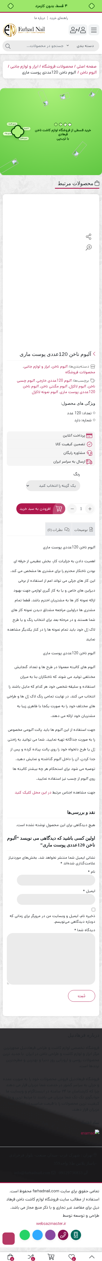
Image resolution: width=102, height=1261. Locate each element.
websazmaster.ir (51, 1224)
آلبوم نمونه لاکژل (45, 392)
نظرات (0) (56, 530)
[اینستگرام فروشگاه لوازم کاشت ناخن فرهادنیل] (8, 1238)
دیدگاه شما (84, 930)
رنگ (76, 474)
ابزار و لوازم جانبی (24, 66)
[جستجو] (7, 45)
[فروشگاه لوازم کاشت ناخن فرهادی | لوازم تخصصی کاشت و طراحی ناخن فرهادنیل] (24, 30)
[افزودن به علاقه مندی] (88, 226)
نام (91, 871)
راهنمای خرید (59, 18)
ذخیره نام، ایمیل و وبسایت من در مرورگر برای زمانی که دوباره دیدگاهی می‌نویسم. (52, 918)
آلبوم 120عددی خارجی (54, 380)
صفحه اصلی (87, 66)
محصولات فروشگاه (57, 66)
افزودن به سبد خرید (35, 508)
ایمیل (89, 891)
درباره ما (39, 18)
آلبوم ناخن (88, 72)
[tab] (83, 529)
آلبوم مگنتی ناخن (54, 386)
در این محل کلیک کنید (33, 792)
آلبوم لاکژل (77, 386)
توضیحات (81, 530)
